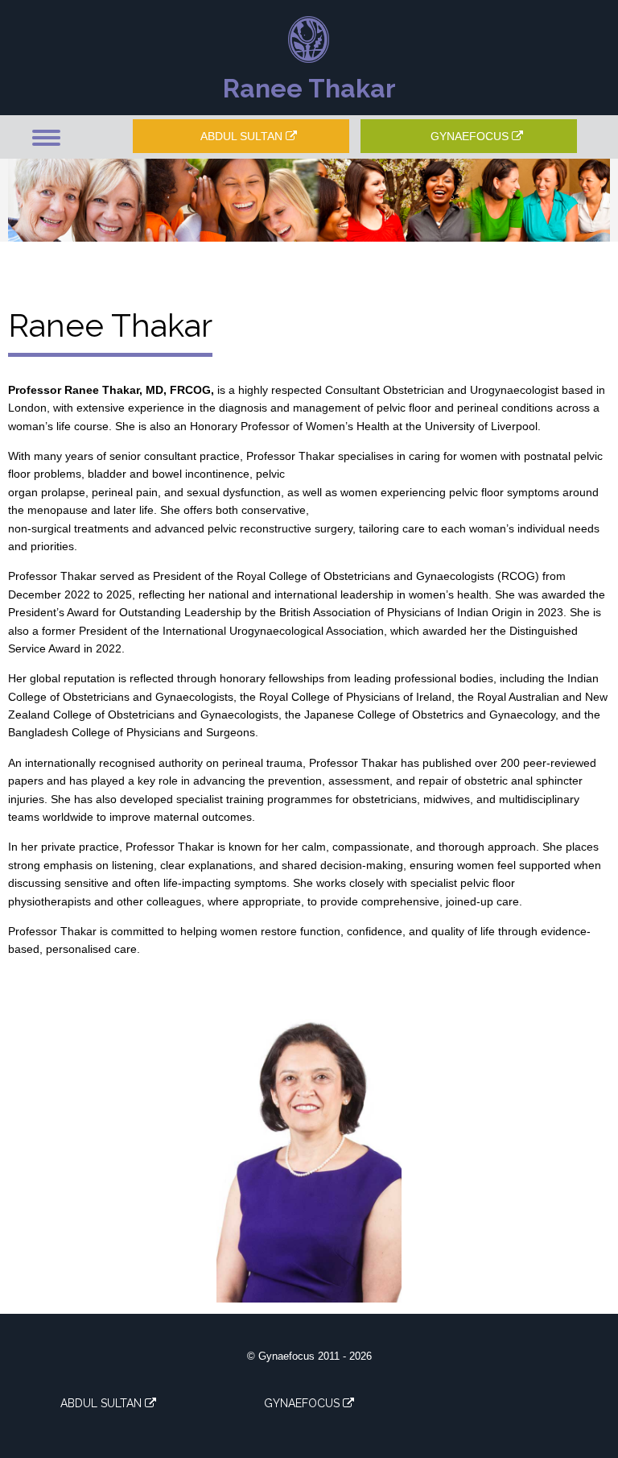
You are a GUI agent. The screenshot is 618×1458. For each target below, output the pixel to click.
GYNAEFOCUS (471, 136)
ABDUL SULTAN (243, 136)
